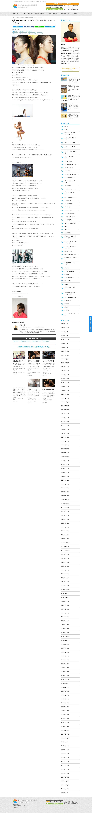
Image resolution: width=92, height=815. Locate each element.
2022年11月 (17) (65, 499)
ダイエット (16, 31)
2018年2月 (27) (65, 722)
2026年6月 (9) (64, 331)
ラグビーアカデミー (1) (70, 213)
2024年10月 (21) (65, 409)
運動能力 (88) (68, 300)
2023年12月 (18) (65, 448)
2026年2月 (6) (64, 347)
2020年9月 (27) (65, 601)
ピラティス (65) (68, 185)
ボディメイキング (50, 370)
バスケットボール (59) (70, 177)
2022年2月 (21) (65, 534)
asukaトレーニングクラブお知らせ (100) (70, 133)
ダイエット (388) (69, 167)
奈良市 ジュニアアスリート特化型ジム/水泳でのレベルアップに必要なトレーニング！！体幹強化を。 (74, 79)
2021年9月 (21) (65, 554)
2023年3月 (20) (65, 484)
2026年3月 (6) (64, 343)
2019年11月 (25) (65, 640)
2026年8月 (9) (64, 323)
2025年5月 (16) (65, 382)
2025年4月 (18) (65, 386)
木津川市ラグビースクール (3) (71, 263)
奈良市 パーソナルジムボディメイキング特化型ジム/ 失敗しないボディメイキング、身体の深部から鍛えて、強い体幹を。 (70, 98)
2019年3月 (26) (65, 671)
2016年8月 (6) (64, 792)
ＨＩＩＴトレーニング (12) (70, 314)
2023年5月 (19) (65, 476)
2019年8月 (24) (65, 652)
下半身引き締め (32, 33)
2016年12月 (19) (65, 777)
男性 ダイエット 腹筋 (47, 373)
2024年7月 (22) (65, 421)
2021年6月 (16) (65, 566)
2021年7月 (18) (65, 562)
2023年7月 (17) (65, 468)
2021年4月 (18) (65, 573)
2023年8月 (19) (65, 464)
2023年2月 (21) (65, 488)
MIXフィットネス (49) (70, 142)
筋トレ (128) (68, 280)
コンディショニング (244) (69, 157)
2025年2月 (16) (65, 394)
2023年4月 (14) (65, 480)
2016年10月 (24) (65, 785)
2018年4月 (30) (65, 714)
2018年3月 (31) (65, 718)
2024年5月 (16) (65, 429)
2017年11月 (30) (65, 734)
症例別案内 (15, 807)
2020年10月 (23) (65, 597)
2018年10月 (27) (65, 691)
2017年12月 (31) (65, 730)
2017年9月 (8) (64, 742)
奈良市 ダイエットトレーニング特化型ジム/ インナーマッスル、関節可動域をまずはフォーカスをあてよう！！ (73, 106)
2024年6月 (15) (65, 425)
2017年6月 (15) (65, 753)
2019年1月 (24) (65, 679)
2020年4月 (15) (65, 620)
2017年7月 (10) (65, 749)
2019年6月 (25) (65, 660)
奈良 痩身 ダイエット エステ (19, 372)
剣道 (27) (67, 226)
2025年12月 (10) (65, 355)
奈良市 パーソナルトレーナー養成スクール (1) (71, 237)
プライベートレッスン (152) (70, 193)
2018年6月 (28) (65, 706)
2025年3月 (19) (65, 390)
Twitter (17, 26)
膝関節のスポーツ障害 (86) (70, 288)
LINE (39, 26)
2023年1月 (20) (65, 491)
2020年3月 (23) (65, 624)
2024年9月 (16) (65, 413)
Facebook (28, 26)
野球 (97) (67, 304)
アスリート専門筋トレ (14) (70, 147)
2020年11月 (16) (65, 593)
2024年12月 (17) (65, 402)
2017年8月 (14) (65, 745)
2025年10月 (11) (65, 362)
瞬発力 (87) (67, 274)
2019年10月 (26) (65, 644)
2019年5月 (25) (65, 663)
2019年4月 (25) (65, 667)
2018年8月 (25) (65, 699)
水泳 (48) (67, 268)
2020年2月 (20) (65, 628)
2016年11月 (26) (65, 781)
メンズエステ (44, 372)
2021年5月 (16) (65, 570)
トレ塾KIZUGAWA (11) (70, 174)
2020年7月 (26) (65, 609)
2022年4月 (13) (65, 527)
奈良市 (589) (68, 232)
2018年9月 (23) (65, 695)
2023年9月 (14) (65, 460)
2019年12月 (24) (65, 636)
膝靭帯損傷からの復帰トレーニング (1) (71, 293)
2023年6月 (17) (65, 472)
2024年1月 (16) (65, 445)
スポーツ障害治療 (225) (70, 164)
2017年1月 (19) (65, 773)
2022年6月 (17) (65, 519)
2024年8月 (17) (65, 417)
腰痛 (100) (67, 284)
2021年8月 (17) (65, 558)
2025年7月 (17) (65, 374)
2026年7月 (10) (65, 327)
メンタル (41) (68, 207)
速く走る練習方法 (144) (70, 297)
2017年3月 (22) (65, 765)
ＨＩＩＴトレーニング (32, 401)
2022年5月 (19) (65, 523)
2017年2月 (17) (65, 769)
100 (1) (66, 126)
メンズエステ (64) (69, 203)
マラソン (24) (68, 200)
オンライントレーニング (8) (71, 152)
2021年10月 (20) (65, 550)
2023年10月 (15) (65, 456)
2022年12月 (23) (65, 495)
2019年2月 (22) (65, 675)
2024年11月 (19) (65, 405)
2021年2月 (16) (65, 581)
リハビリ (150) (68, 219)
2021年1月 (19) (65, 585)
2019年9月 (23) (65, 648)
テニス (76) (67, 171)
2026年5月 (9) (64, 335)
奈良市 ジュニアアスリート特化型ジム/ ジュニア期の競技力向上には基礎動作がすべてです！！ (73, 116)
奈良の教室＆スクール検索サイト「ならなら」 (70, 69)
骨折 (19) (67, 310)
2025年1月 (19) (65, 398)
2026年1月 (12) (65, 351)
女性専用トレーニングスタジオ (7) (71, 247)
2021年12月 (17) (65, 542)
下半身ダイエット (24, 33)
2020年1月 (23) (65, 632)
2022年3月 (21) (65, 531)
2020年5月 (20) (65, 616)
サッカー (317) (68, 161)
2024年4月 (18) (65, 433)
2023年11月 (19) (65, 452)
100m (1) (67, 129)
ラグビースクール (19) (70, 216)
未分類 (29, 373)
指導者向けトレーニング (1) (71, 258)
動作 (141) (67, 229)
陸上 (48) (67, 307)
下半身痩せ (40, 33)
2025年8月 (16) (65, 370)
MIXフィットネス (31, 398)
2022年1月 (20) (65, 538)
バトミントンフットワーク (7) (71, 181)
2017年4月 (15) (65, 761)
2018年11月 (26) (65, 687)
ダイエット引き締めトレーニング (34, 372)
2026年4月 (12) (65, 339)
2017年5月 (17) (65, 757)
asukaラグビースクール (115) (70, 138)
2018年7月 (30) (65, 703)
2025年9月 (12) (65, 366)
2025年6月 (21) (65, 378)
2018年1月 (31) (65, 726)
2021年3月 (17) (65, 577)
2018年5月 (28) (65, 710)
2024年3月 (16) (65, 437)
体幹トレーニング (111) (70, 223)
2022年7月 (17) (65, 515)
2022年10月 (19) (65, 503)
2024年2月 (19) (65, 441)
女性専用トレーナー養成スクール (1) (71, 242)
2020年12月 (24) (65, 589)
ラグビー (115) (68, 210)
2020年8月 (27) (65, 605)
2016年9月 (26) (65, 788)
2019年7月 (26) (65, 656)
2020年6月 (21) (65, 613)
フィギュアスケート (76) (71, 189)
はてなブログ (50, 26)
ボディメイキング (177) (70, 197)
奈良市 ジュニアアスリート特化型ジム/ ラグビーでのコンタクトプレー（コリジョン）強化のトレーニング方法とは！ (73, 88)
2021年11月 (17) (65, 546)
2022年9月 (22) (65, 507)
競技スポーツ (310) (69, 277)
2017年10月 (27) (65, 738)
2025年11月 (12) (65, 359)
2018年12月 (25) (65, 683)
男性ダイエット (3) (69, 271)
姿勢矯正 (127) (68, 251)
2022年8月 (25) (65, 511)
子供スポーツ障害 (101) (70, 254)
